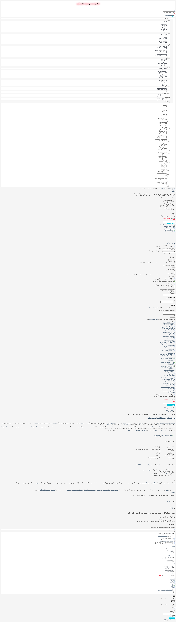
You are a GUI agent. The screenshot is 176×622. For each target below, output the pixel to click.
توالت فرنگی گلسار (162, 72)
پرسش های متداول (168, 557)
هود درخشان (164, 27)
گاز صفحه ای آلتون (163, 46)
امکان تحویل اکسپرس (169, 226)
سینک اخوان (164, 35)
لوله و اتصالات (166, 97)
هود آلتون (165, 21)
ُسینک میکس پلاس (163, 38)
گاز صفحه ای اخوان (162, 48)
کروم (172, 508)
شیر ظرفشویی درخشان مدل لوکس (157, 430)
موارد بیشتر (170, 209)
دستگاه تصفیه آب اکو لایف (161, 94)
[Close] (174, 244)
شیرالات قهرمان (163, 84)
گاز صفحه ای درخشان (162, 52)
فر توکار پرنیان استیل (162, 65)
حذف (174, 607)
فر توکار (168, 58)
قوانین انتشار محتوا (153, 307)
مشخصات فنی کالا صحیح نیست (166, 289)
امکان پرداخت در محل (169, 229)
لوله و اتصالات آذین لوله (161, 99)
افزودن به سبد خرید (171, 223)
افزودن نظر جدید (171, 518)
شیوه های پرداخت (169, 548)
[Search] (174, 13)
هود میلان (165, 30)
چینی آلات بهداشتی (165, 69)
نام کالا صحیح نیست (169, 286)
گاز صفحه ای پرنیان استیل (161, 55)
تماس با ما (167, 101)
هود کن (165, 22)
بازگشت (170, 259)
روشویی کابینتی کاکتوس (161, 88)
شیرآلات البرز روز (163, 80)
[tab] (87, 407)
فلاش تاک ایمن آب (163, 92)
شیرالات (141, 423)
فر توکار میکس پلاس (162, 63)
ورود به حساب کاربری (170, 15)
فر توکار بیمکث (163, 61)
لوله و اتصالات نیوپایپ (162, 98)
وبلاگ (168, 102)
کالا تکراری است (170, 291)
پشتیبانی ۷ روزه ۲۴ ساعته (168, 227)
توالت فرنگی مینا (163, 76)
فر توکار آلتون (164, 59)
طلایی (171, 507)
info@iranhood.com (162, 536)
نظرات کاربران (169, 410)
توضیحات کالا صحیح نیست (168, 290)
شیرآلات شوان (164, 81)
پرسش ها (170, 411)
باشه (174, 596)
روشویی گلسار (163, 75)
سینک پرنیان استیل (163, 39)
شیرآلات (168, 78)
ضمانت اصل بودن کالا (169, 231)
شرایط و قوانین (169, 560)
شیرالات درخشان (163, 82)
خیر (170, 257)
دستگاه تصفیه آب (166, 93)
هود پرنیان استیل (163, 31)
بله (170, 256)
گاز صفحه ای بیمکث (162, 51)
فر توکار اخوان (164, 60)
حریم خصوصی (169, 561)
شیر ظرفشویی (168, 501)
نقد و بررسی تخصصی (168, 407)
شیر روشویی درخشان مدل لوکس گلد (109, 490)
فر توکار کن (164, 64)
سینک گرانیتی (164, 43)
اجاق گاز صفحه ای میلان (161, 56)
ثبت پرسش (172, 316)
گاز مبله (168, 67)
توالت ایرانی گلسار (163, 73)
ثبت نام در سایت (163, 620)
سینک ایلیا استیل (163, 42)
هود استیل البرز (163, 29)
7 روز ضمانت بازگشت (169, 230)
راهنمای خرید (170, 550)
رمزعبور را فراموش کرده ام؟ (168, 619)
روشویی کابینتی (166, 86)
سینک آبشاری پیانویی (162, 34)
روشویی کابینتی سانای (162, 89)
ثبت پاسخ (173, 305)
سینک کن (165, 37)
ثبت (174, 259)
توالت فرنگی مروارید (162, 71)
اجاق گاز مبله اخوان (162, 68)
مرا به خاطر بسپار (170, 616)
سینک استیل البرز (163, 41)
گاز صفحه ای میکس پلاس (161, 50)
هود (169, 20)
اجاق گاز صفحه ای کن (162, 47)
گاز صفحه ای (167, 44)
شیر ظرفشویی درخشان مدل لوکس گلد (161, 418)
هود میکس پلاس (163, 24)
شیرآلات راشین (163, 85)
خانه (174, 188)
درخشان (125, 423)
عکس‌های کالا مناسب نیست (167, 287)
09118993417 (163, 534)
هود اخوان (165, 26)
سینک (168, 33)
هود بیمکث (164, 25)
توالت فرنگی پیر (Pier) (162, 77)
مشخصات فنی (169, 408)
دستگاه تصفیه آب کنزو (162, 95)
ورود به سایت (172, 618)
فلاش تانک (167, 90)
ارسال (174, 266)
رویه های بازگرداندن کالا (167, 558)
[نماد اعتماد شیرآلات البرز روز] (165, 590)
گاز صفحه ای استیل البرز (161, 54)
